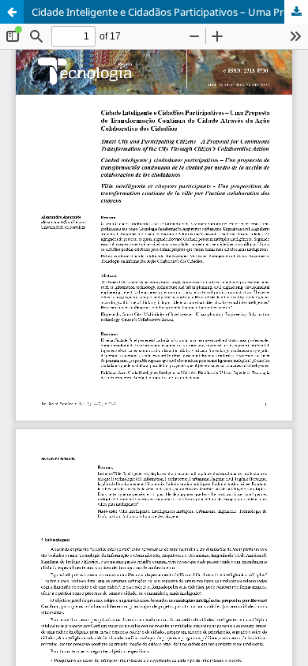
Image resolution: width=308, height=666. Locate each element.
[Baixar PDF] (296, 12)
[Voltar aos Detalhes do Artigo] (12, 12)
